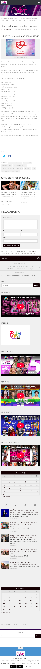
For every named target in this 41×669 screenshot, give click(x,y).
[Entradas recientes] (6, 505)
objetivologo (27, 168)
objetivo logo (19, 168)
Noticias (22, 20)
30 (4, 494)
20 (26, 488)
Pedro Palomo (9, 29)
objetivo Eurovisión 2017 (20, 165)
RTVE (33, 168)
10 (9, 485)
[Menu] (38, 2)
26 (20, 491)
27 (25, 491)
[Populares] (15, 505)
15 (36, 485)
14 (31, 485)
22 (37, 488)
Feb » (8, 496)
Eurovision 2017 (27, 162)
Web (4, 237)
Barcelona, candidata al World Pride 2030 (24, 566)
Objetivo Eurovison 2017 (8, 168)
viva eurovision (6, 171)
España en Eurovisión (9, 18)
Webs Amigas (33, 564)
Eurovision (18, 162)
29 (37, 491)
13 (25, 485)
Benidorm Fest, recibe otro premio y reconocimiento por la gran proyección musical (23, 541)
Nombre (6, 231)
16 (4, 488)
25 (14, 491)
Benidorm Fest (14, 522)
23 (4, 491)
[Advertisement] (12, 578)
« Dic (3, 496)
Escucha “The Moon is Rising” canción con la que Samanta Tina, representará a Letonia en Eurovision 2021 (9, 197)
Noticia (14, 20)
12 (20, 485)
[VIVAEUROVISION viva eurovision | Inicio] (5, 2)
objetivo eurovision (7, 165)
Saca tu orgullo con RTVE (19, 556)
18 (14, 488)
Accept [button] (13, 666)
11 (14, 485)
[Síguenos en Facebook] (38, 258)
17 (9, 488)
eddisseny (11, 162)
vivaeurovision (15, 171)
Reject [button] (20, 666)
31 (9, 494)
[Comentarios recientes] (25, 505)
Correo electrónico (27, 231)
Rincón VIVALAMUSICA (23, 512)
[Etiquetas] (35, 505)
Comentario (7, 218)
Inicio (8, 20)
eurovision (23, 18)
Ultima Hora (31, 20)
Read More (27, 666)
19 (20, 488)
